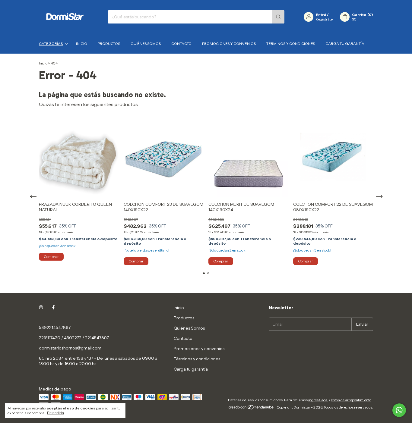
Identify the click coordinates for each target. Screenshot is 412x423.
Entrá (321, 14)
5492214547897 (55, 327)
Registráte (324, 19)
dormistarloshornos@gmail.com (70, 348)
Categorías (51, 43)
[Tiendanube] (251, 408)
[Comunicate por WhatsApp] (399, 410)
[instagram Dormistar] (41, 307)
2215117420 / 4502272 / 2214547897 (74, 337)
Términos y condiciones (290, 43)
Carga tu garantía (344, 43)
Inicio (81, 43)
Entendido (55, 413)
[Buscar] (278, 17)
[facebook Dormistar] (53, 307)
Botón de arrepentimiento (351, 400)
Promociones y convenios (229, 43)
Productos (109, 43)
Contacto (181, 43)
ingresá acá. (318, 400)
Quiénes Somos (146, 43)
